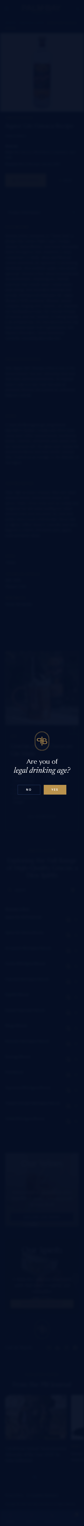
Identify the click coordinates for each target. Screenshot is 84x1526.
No (29, 790)
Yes (55, 790)
